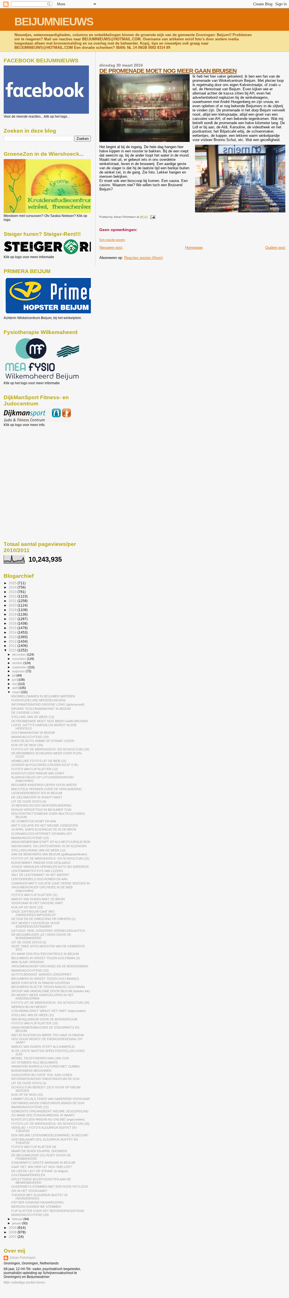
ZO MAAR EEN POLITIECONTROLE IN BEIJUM (45, 954)
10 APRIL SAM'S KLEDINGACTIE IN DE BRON (43, 829)
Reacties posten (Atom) (143, 258)
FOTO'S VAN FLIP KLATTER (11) (34, 895)
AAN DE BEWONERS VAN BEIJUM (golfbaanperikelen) (49, 854)
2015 (13, 628)
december (19, 654)
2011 (13, 645)
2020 (13, 605)
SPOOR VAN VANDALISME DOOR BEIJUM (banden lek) (50, 991)
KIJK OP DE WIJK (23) (27, 907)
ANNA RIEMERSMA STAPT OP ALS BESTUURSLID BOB (50, 842)
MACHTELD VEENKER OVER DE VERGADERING (46, 789)
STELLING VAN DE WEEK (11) (32, 1015)
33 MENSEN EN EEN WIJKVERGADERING (41, 805)
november (19, 658)
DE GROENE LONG (25, 712)
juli (14, 675)
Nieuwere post (110, 247)
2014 (13, 632)
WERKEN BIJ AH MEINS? (29, 1007)
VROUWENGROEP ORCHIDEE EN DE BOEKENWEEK (49, 966)
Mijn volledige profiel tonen (24, 1282)
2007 (13, 1236)
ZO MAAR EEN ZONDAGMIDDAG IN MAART (43, 1115)
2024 (13, 587)
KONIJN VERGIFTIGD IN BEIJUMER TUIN (41, 809)
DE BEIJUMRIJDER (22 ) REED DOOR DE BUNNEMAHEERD (41, 936)
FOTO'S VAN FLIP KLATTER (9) (33, 1146)
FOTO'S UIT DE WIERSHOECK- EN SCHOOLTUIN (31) (50, 858)
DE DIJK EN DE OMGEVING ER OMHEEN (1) (43, 919)
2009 (13, 1227)
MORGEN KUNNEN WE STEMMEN (36, 1206)
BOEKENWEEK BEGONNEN (31, 1070)
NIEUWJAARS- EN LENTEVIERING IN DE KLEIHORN (49, 846)
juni (14, 679)
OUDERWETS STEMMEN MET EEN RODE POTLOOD (49, 1186)
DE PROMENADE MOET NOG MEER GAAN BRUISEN (168, 70)
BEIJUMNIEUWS (53, 22)
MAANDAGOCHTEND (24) (30, 737)
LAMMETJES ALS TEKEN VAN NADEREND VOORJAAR (50, 1099)
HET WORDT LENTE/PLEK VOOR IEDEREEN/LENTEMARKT (35, 924)
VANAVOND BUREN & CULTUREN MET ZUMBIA (45, 1066)
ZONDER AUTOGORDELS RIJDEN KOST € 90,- (45, 764)
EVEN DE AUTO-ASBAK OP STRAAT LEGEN (42, 741)
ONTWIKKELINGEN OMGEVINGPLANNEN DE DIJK (47, 1103)
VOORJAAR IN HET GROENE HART (37, 903)
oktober (17, 663)
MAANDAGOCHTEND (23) (30, 838)
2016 (13, 623)
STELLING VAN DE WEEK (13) (32, 717)
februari (17, 1219)
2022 (13, 596)
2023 (13, 592)
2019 (13, 610)
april (15, 687)
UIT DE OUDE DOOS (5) (28, 942)
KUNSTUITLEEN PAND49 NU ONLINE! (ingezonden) (48, 1119)
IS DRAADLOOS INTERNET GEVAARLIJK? (41, 833)
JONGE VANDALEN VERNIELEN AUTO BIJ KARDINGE (50, 866)
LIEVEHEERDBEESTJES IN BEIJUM (36, 793)
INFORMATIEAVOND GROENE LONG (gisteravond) (47, 704)
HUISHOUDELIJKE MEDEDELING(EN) (38, 700)
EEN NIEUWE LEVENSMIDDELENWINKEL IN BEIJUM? (49, 1135)
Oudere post (275, 247)
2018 (13, 614)
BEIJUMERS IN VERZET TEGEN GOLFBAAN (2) (45, 958)
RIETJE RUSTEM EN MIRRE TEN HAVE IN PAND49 (47, 1035)
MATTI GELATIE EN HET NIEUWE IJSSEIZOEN (44, 825)
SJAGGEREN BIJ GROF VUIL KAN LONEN (41, 1075)
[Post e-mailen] (151, 216)
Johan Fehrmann (22, 1258)
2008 (13, 1232)
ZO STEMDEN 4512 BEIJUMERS (34, 1062)
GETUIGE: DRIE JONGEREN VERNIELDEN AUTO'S (48, 930)
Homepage (194, 247)
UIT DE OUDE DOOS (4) (28, 1083)
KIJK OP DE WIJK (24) (27, 745)
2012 (13, 641)
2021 (13, 601)
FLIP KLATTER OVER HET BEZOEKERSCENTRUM (47, 1211)
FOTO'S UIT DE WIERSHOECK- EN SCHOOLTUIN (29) (50, 1123)
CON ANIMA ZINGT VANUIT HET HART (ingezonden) (48, 1011)
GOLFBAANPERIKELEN (28, 1175)
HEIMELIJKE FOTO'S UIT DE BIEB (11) (38, 761)
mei (15, 684)
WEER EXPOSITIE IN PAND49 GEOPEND (40, 983)
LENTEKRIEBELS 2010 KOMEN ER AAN (39, 879)
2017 (13, 619)
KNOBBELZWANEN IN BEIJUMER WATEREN (43, 696)
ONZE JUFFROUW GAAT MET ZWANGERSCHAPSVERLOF (33, 913)
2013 (13, 637)
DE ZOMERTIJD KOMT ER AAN (33, 821)
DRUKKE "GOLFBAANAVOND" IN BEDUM (41, 708)
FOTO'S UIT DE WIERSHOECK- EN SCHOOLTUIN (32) (50, 749)
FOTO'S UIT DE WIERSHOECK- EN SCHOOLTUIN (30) (50, 1002)
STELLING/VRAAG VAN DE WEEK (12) (38, 850)
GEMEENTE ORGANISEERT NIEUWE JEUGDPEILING (50, 1111)
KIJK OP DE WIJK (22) (27, 1094)
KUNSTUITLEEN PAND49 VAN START (38, 773)
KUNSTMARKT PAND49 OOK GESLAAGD (41, 862)
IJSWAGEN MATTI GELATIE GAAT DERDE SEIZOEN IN (50, 883)
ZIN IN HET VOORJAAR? (29, 1190)
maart (16, 692)
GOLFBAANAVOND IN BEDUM (33, 732)
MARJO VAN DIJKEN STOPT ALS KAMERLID (43, 1046)
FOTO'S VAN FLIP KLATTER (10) (34, 1023)
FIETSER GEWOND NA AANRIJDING (37, 1202)
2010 (13, 650)
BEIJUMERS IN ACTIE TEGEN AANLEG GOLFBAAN (48, 987)
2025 (13, 583)
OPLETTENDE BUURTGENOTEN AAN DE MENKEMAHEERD (41, 1181)
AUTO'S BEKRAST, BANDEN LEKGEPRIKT (41, 974)
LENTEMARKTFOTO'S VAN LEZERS (37, 871)
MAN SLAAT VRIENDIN (27, 962)
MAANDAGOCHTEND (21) (30, 1107)
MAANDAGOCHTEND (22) (30, 970)
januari (17, 1223)
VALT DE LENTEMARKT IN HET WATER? (40, 875)
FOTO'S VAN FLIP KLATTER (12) (34, 769)
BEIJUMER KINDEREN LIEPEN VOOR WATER (44, 785)
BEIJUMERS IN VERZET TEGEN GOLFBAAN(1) (45, 978)
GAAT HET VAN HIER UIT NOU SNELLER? (41, 1167)
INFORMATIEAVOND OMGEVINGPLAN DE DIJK (45, 1078)
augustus (19, 671)
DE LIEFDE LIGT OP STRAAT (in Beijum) (39, 1171)
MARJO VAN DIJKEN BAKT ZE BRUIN (38, 899)
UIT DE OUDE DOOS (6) (28, 801)
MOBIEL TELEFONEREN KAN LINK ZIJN (40, 1058)
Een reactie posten (112, 239)
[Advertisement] (29, 457)
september (20, 667)
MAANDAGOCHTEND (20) (30, 1214)
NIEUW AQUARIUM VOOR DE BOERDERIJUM (44, 1019)
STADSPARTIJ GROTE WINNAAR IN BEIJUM (43, 1162)
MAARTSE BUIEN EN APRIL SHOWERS (39, 1151)
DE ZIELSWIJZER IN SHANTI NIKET (36, 797)
